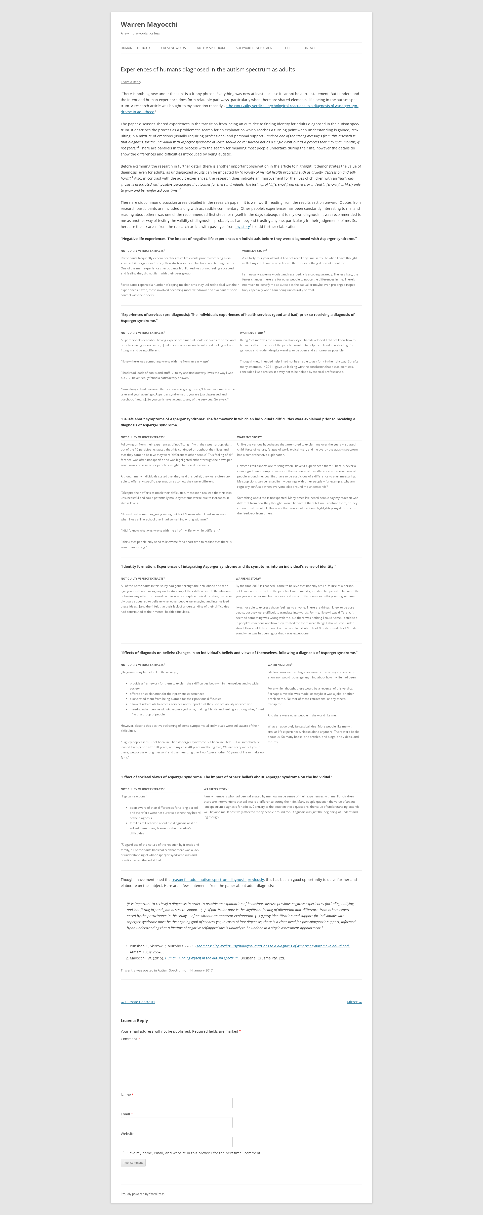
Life (288, 48)
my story (242, 226)
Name (127, 1094)
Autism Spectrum (211, 48)
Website (127, 1133)
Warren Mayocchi (149, 24)
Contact (309, 48)
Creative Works (173, 48)
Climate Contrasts (138, 1001)
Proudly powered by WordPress (143, 1194)
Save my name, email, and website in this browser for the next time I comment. (194, 1153)
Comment (130, 1038)
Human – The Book (135, 48)
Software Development (255, 48)
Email (127, 1114)
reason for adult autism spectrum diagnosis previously (218, 879)
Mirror (354, 1001)
